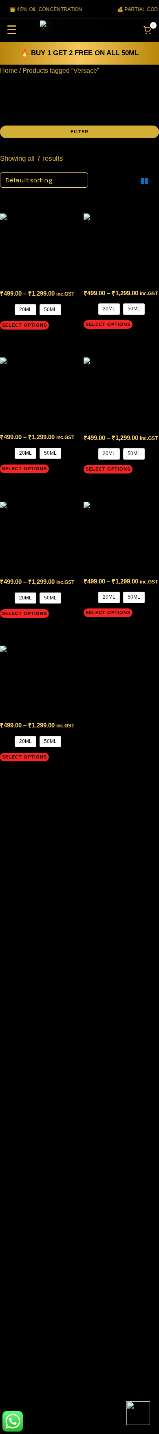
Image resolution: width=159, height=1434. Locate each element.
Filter (79, 131)
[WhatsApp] (138, 1413)
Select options (24, 325)
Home (9, 70)
